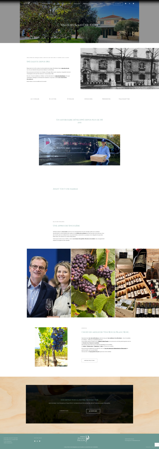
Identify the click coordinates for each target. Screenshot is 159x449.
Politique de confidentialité (132, 440)
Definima (153, 447)
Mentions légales (129, 439)
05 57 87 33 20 (38, 438)
